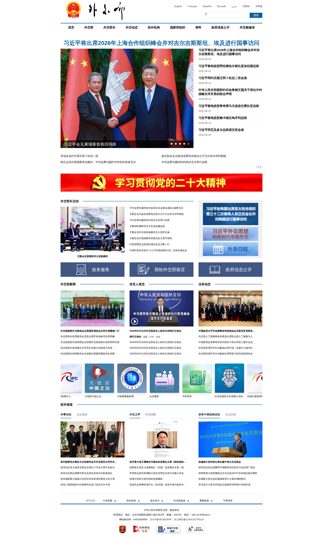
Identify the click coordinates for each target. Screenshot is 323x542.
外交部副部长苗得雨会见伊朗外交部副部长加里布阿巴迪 (90, 342)
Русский (221, 6)
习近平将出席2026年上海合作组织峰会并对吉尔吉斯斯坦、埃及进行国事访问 (161, 39)
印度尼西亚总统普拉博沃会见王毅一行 (150, 244)
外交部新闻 (68, 284)
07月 (152, 337)
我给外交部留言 (169, 269)
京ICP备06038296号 (161, 519)
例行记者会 (135, 336)
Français (192, 6)
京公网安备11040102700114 (189, 519)
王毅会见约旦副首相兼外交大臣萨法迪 (150, 232)
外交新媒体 (247, 27)
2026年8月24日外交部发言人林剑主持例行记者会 (155, 348)
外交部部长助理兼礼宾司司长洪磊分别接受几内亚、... (89, 348)
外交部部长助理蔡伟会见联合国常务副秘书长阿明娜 (88, 336)
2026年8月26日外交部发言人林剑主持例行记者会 (155, 331)
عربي (234, 6)
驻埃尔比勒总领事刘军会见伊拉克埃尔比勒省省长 (86, 473)
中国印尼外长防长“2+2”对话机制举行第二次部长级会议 (158, 250)
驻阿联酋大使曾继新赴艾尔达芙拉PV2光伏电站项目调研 (228, 473)
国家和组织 (177, 27)
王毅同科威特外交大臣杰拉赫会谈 (147, 226)
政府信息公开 (220, 27)
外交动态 (132, 27)
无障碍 (246, 6)
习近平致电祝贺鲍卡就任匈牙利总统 (223, 118)
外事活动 (66, 414)
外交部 (88, 27)
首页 (71, 27)
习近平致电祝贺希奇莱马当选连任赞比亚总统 (229, 106)
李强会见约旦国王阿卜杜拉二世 (79, 156)
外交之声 (135, 414)
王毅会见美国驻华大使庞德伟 (92, 256)
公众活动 (81, 414)
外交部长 (109, 27)
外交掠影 (150, 414)
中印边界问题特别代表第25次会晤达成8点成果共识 (156, 208)
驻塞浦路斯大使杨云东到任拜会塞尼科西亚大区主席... (89, 479)
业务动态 (205, 284)
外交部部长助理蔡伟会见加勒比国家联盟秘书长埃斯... (89, 353)
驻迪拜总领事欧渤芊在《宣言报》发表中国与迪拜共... (158, 484)
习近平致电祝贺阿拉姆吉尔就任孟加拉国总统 (229, 66)
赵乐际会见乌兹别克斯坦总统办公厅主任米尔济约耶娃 (194, 156)
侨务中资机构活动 (209, 414)
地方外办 (154, 500)
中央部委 (107, 500)
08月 (145, 337)
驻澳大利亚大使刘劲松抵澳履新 (146, 479)
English (178, 6)
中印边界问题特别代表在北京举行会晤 (184, 162)
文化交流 (230, 414)
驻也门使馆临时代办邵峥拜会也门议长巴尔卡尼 (85, 484)
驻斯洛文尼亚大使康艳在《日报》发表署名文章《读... (158, 467)
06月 (158, 337)
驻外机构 (154, 27)
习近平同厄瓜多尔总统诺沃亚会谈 (221, 130)
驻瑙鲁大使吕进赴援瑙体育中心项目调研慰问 (222, 479)
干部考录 (227, 500)
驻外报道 (67, 404)
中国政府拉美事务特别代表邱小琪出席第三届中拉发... (227, 342)
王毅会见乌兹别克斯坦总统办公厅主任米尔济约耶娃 (157, 214)
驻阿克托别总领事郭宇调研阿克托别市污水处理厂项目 (227, 467)
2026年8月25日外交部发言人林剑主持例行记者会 (155, 342)
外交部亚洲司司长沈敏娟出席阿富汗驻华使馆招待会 (226, 353)
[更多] (259, 167)
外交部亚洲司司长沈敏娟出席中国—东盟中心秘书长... (227, 348)
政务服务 (101, 269)
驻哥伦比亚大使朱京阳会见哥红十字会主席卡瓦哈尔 (88, 467)
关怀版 (258, 6)
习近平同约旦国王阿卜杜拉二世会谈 (96, 144)
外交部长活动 (70, 201)
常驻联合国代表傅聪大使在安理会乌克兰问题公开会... (158, 473)
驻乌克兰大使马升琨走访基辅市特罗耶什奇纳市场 (224, 484)
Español (207, 6)
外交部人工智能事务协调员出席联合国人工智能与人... (227, 336)
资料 (198, 27)
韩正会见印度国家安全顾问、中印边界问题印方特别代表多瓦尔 (98, 162)
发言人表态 (137, 284)
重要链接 (204, 500)
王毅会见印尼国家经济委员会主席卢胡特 (151, 238)
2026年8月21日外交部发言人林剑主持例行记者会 (155, 353)
